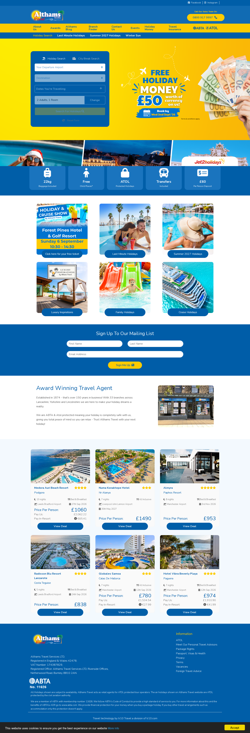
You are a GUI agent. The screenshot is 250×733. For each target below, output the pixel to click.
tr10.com (151, 718)
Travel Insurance (175, 28)
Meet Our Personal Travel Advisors (196, 644)
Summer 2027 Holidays (105, 35)
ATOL (179, 640)
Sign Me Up (123, 365)
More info (113, 728)
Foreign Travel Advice (189, 671)
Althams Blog (71, 28)
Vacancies (182, 667)
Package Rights (185, 649)
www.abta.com (69, 705)
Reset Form (72, 120)
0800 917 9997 (203, 17)
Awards (55, 28)
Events (135, 28)
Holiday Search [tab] (56, 59)
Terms (179, 662)
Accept (234, 727)
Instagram (212, 2)
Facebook (196, 2)
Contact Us (117, 28)
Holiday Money (150, 28)
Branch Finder (93, 28)
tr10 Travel (124, 718)
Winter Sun (133, 35)
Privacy (180, 658)
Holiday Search (42, 35)
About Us (37, 28)
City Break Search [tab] (88, 59)
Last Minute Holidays (71, 35)
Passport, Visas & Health (190, 653)
